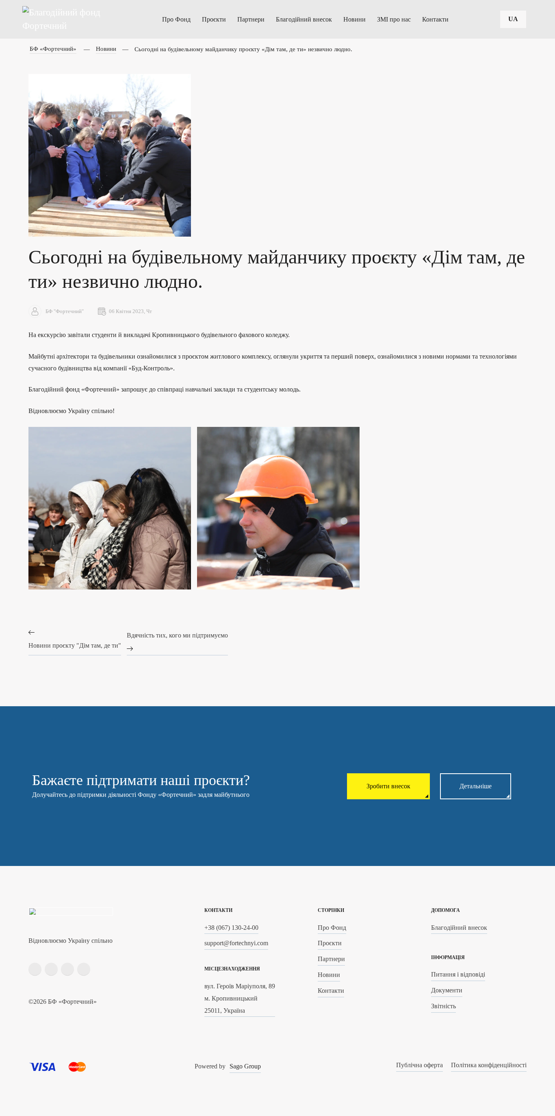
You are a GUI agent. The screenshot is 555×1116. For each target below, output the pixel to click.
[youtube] (83, 969)
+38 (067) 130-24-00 (231, 927)
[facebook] (34, 969)
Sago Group (245, 1066)
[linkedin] (67, 969)
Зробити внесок (388, 786)
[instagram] (51, 969)
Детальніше (476, 786)
